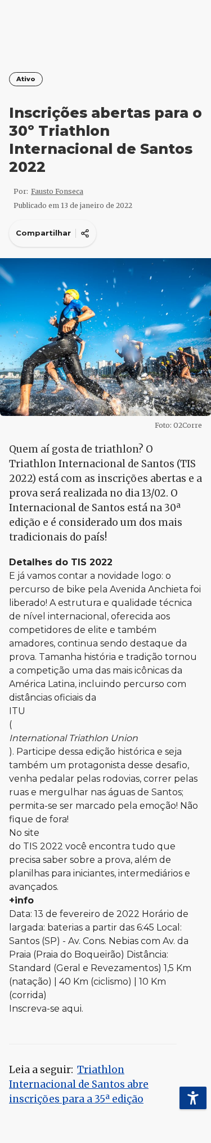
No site (24, 832)
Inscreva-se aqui (45, 1008)
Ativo (25, 79)
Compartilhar (43, 232)
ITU (17, 711)
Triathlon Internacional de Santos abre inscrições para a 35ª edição (79, 1084)
